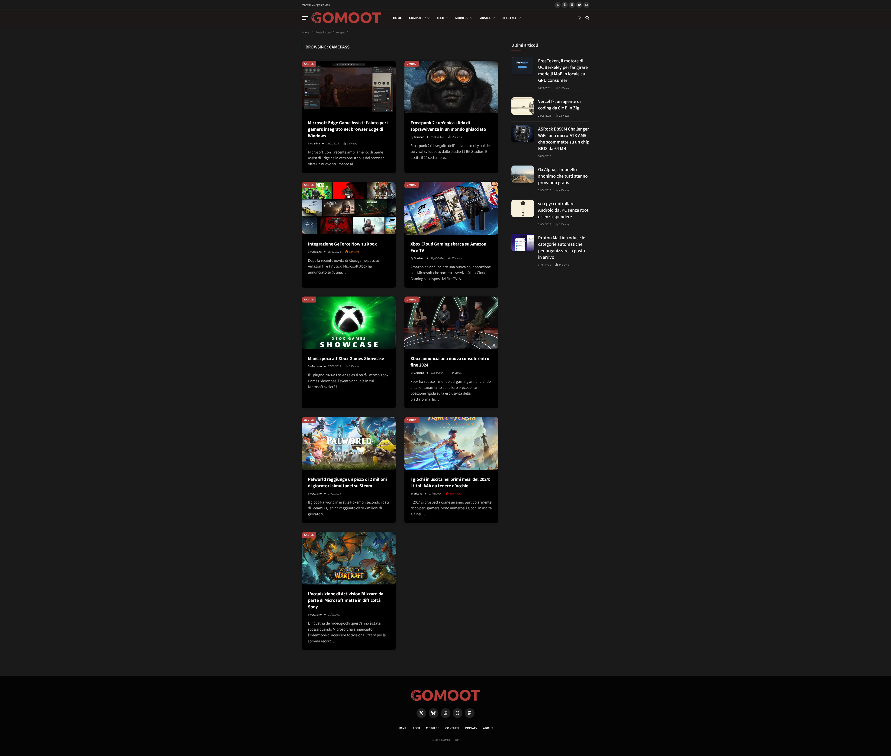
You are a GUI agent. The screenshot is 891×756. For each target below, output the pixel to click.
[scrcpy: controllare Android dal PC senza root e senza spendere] (522, 208)
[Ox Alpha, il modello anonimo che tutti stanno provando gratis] (522, 174)
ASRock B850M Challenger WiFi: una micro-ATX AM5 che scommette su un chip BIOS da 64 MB (563, 138)
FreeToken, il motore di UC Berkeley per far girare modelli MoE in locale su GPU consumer (563, 70)
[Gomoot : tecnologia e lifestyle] (346, 18)
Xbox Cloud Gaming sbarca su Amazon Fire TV (448, 247)
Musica (485, 18)
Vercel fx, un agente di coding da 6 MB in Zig (559, 104)
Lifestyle (509, 18)
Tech (440, 18)
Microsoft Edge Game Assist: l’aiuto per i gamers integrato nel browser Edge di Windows (348, 129)
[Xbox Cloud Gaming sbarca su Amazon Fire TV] (451, 208)
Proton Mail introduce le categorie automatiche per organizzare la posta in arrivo (561, 247)
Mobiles (461, 18)
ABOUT (488, 728)
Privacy (471, 728)
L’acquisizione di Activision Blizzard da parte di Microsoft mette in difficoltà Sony (345, 600)
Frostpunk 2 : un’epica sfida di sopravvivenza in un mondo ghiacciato (448, 126)
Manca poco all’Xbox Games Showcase (346, 358)
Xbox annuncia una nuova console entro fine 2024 (449, 361)
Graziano (419, 137)
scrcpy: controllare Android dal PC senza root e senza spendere (563, 209)
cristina (315, 143)
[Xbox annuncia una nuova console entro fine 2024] (451, 323)
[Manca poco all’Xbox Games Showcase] (349, 323)
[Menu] (305, 18)
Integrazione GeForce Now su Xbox (342, 244)
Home (397, 18)
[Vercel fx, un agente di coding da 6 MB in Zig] (522, 106)
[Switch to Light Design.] (579, 18)
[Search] (586, 18)
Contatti (452, 728)
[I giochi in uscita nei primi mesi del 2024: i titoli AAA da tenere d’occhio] (451, 443)
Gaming (309, 63)
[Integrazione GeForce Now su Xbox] (349, 208)
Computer (417, 18)
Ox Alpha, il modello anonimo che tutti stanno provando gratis (563, 175)
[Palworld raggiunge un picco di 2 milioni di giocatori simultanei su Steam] (349, 443)
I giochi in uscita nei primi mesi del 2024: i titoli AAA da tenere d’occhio (450, 482)
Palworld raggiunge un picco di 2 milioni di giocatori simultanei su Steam (347, 482)
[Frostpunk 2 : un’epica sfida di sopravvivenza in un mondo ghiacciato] (451, 87)
